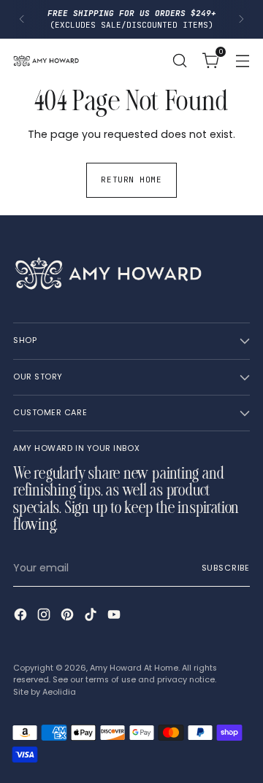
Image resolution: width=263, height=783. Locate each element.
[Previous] (22, 19)
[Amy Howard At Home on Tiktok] (92, 616)
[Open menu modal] (242, 60)
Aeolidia (59, 692)
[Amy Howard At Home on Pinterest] (68, 616)
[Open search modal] (179, 60)
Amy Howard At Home (134, 668)
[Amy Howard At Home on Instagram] (45, 616)
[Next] (241, 19)
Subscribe (226, 568)
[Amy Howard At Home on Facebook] (22, 616)
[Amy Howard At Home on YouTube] (115, 616)
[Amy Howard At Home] (46, 61)
